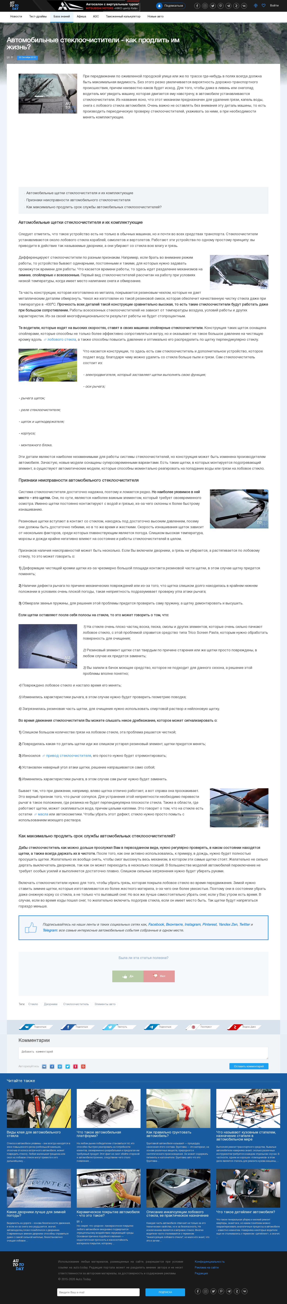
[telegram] (228, 6)
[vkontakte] (244, 6)
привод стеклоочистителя (68, 756)
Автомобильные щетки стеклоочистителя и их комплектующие (79, 193)
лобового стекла (62, 339)
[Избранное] (263, 6)
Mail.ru (59, 1066)
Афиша (81, 16)
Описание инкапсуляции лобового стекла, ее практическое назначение (177, 1214)
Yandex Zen (227, 924)
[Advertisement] (143, 153)
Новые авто (156, 16)
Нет (162, 976)
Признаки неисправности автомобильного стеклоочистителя (78, 200)
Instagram (192, 924)
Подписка (165, 1292)
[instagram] (205, 6)
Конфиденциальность (210, 1262)
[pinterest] (221, 6)
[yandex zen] (236, 6)
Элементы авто (105, 1004)
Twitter (244, 924)
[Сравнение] (256, 6)
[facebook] (197, 6)
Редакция (201, 1273)
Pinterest (209, 924)
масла (43, 814)
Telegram (50, 930)
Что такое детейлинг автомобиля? (245, 1212)
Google (83, 1066)
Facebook (156, 924)
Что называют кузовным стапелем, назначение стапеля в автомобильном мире (246, 1136)
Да (131, 976)
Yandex (75, 1066)
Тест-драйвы (38, 16)
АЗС (96, 16)
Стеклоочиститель (76, 1004)
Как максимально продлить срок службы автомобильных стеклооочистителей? (94, 207)
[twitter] (213, 6)
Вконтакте (174, 924)
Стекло (33, 1004)
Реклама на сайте (207, 1267)
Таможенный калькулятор (123, 16)
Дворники (50, 1004)
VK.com (44, 1066)
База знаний (62, 16)
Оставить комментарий (249, 1066)
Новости (16, 16)
